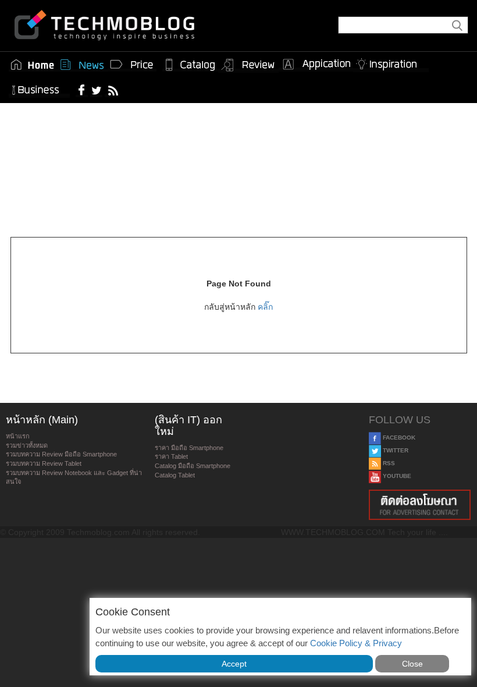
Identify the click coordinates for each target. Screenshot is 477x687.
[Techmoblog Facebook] (82, 89)
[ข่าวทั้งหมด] (82, 64)
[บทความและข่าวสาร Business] (39, 87)
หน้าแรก (18, 436)
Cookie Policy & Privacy (356, 643)
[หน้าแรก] (32, 64)
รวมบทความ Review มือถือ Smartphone (61, 454)
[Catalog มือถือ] (190, 64)
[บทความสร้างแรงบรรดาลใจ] (391, 62)
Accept (234, 663)
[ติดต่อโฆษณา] (420, 504)
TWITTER (394, 450)
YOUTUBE (396, 476)
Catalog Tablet (175, 475)
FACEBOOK (398, 437)
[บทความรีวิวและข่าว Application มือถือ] (316, 64)
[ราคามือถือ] (132, 64)
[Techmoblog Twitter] (96, 89)
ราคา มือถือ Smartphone (189, 447)
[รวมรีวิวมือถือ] (248, 65)
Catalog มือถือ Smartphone (192, 465)
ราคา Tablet (171, 456)
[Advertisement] (238, 152)
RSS (388, 463)
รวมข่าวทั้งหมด (27, 445)
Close (412, 663)
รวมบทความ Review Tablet (43, 463)
